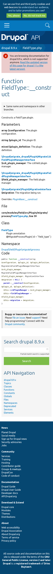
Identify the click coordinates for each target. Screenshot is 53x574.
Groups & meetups (11, 469)
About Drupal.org (10, 534)
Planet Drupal (8, 432)
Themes (5, 513)
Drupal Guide (8, 486)
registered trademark (27, 563)
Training (5, 459)
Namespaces (10, 403)
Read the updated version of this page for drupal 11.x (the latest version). (29, 65)
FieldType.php (32, 48)
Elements (9, 412)
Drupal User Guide (11, 489)
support (36, 317)
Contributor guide (10, 466)
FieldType (7, 230)
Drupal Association (11, 530)
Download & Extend (12, 502)
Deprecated (10, 406)
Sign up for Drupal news (14, 439)
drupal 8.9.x (9, 48)
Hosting (5, 462)
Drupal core (7, 507)
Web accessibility (10, 527)
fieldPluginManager (20, 293)
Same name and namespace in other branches (24, 108)
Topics (7, 383)
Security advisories (11, 442)
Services (8, 409)
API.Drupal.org (9, 496)
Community (7, 451)
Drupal (7, 563)
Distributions (8, 517)
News (4, 427)
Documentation (10, 482)
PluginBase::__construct (24, 199)
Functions (9, 389)
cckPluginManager (19, 290)
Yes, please (14, 15)
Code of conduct (10, 475)
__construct (17, 283)
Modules (6, 510)
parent (7, 283)
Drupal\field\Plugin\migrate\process (20, 249)
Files (6, 399)
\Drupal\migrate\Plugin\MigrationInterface (26, 189)
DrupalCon (7, 472)
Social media (8, 435)
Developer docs (9, 493)
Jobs (4, 445)
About (5, 523)
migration (15, 300)
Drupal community (15, 324)
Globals (8, 396)
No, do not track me (34, 15)
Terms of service (10, 537)
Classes (8, 386)
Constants (9, 393)
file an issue (18, 317)
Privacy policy (8, 540)
